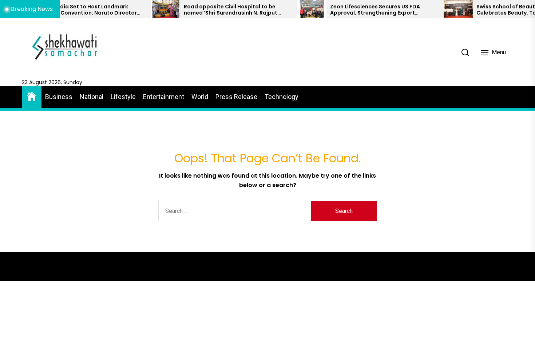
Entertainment (163, 96)
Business (58, 96)
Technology (281, 96)
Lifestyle (123, 96)
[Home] (31, 96)
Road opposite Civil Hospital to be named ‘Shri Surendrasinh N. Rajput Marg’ (219, 10)
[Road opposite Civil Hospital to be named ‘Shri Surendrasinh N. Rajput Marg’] (154, 9)
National (91, 96)
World (199, 96)
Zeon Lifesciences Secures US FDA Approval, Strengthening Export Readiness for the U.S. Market (363, 10)
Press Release (236, 96)
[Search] (465, 52)
